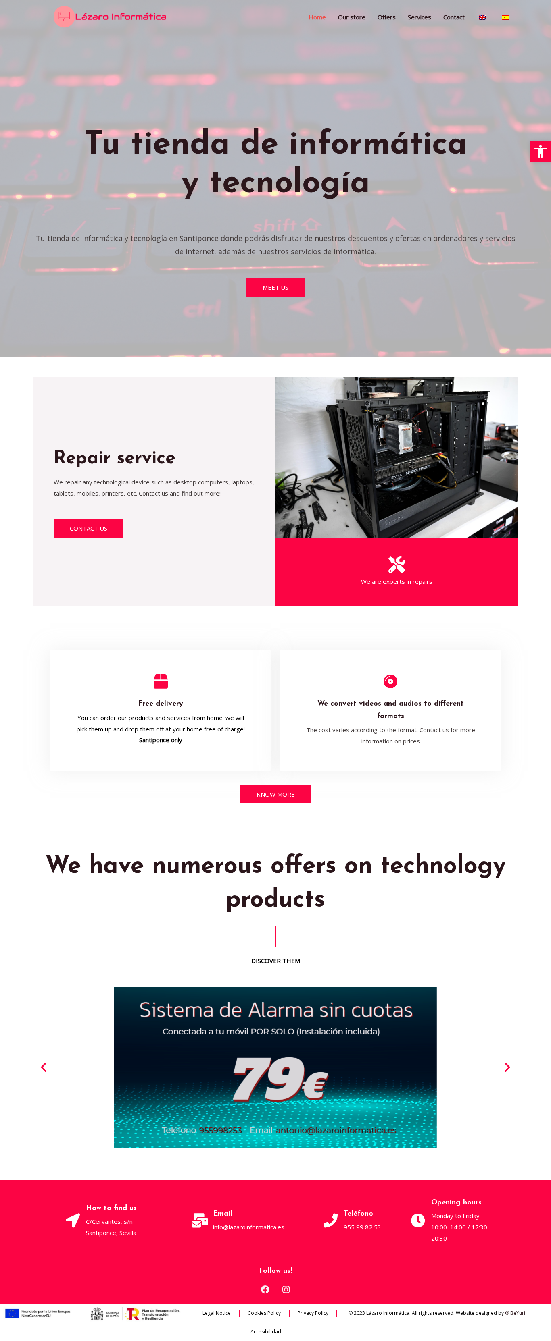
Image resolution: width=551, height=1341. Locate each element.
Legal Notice (216, 1313)
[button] (540, 151)
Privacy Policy (313, 1313)
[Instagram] (286, 1289)
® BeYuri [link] (515, 1313)
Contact (454, 17)
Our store (351, 17)
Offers (387, 17)
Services (419, 17)
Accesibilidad (265, 1331)
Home (317, 17)
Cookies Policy (264, 1313)
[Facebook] (265, 1289)
